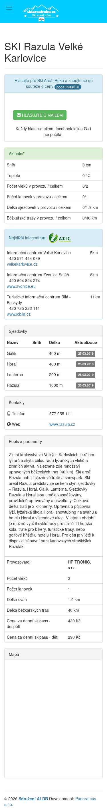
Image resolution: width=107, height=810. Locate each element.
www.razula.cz (62, 424)
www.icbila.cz (19, 314)
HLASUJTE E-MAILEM (42, 115)
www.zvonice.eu (21, 286)
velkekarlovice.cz (22, 264)
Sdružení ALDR (33, 798)
